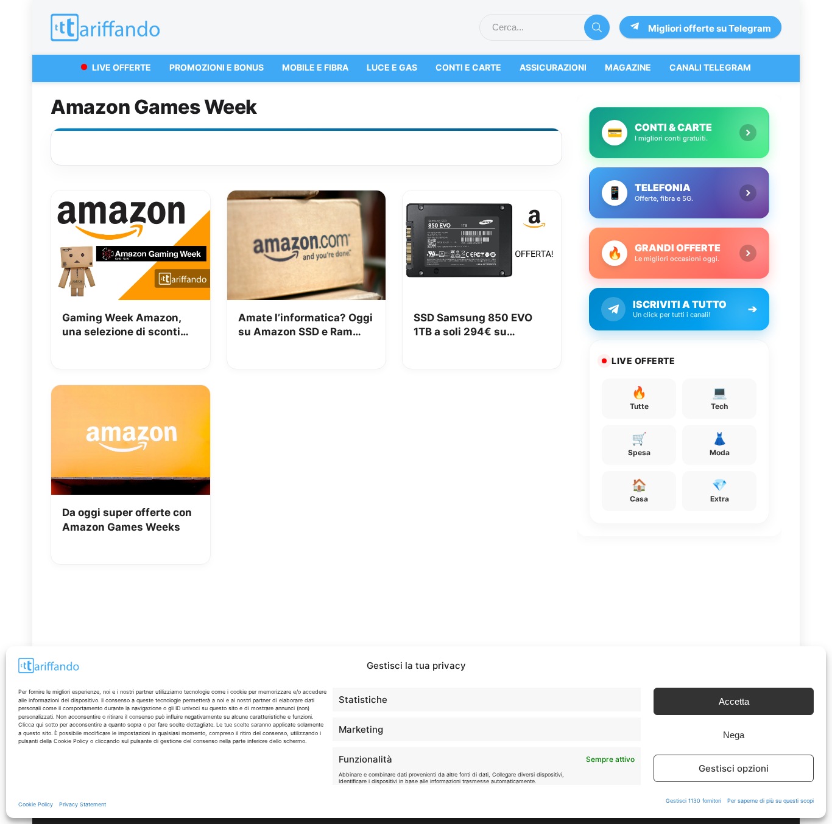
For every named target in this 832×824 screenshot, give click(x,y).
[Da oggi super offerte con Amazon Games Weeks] (130, 394)
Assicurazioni (553, 67)
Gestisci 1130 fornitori (693, 800)
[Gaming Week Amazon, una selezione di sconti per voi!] (130, 199)
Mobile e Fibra (315, 67)
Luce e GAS (392, 67)
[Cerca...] (597, 27)
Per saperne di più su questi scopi (770, 800)
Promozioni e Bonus (216, 67)
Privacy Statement (82, 804)
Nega (733, 735)
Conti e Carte (468, 67)
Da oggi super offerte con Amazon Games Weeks (127, 519)
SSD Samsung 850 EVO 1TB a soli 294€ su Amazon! (473, 326)
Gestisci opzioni (734, 768)
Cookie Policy (35, 804)
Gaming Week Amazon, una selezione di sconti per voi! (121, 326)
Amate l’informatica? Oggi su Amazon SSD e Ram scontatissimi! (305, 326)
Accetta (734, 701)
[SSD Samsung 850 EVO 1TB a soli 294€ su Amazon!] (482, 199)
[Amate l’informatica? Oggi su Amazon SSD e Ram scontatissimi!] (306, 199)
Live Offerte (121, 67)
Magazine (628, 67)
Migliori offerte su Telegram (709, 28)
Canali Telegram (710, 67)
